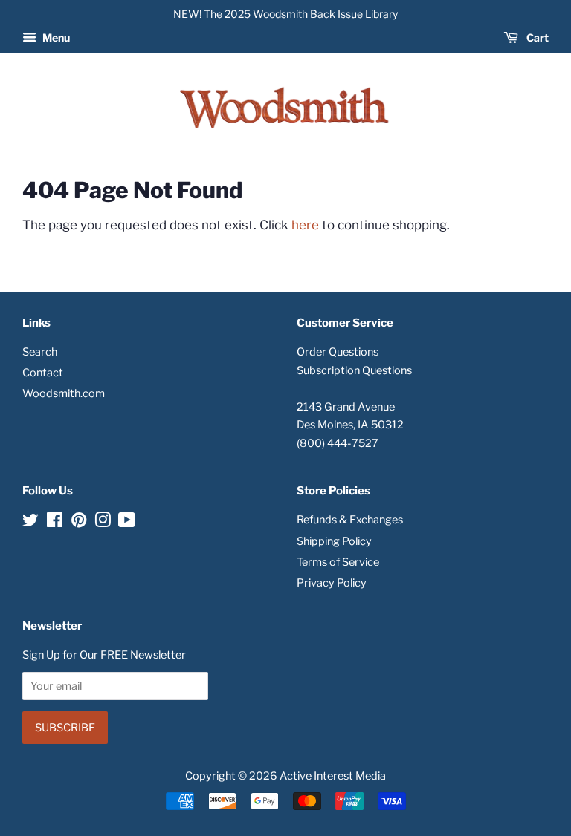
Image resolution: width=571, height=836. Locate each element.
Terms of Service (338, 562)
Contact (42, 372)
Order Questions (337, 352)
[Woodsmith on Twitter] (30, 522)
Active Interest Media (333, 776)
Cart (536, 37)
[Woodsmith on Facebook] (54, 522)
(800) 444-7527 (337, 443)
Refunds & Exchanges (350, 519)
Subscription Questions (354, 370)
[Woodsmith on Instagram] (102, 522)
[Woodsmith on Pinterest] (79, 522)
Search (39, 352)
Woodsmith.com (63, 393)
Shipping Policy (334, 541)
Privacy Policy (332, 583)
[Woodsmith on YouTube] (126, 522)
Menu (55, 37)
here (305, 225)
